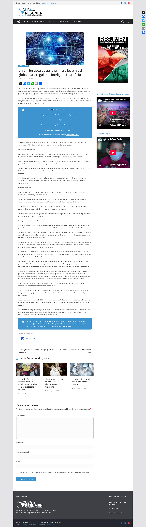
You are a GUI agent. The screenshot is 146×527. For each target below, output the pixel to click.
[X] (144, 12)
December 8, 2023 (72, 135)
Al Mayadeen (113, 509)
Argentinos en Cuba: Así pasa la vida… (113, 94)
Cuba (24, 22)
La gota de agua (103, 133)
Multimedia (63, 22)
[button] (27, 21)
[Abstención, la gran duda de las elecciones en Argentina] (55, 365)
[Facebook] (144, 16)
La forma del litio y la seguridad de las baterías (81, 382)
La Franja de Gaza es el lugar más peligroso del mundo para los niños (36, 351)
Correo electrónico (24, 452)
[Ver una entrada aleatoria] (127, 21)
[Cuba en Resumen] (18, 21)
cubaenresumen (40, 79)
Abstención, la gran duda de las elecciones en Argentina (54, 383)
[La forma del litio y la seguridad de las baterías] (82, 365)
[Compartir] (144, 32)
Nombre (20, 442)
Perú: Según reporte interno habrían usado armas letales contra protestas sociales (27, 384)
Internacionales (38, 22)
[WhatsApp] (144, 24)
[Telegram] (144, 20)
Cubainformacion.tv (116, 513)
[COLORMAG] (29, 501)
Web (18, 462)
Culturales (52, 22)
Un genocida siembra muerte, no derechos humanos (75, 351)
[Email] (144, 28)
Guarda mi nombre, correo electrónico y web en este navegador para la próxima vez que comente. (55, 472)
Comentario (21, 415)
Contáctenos (78, 22)
